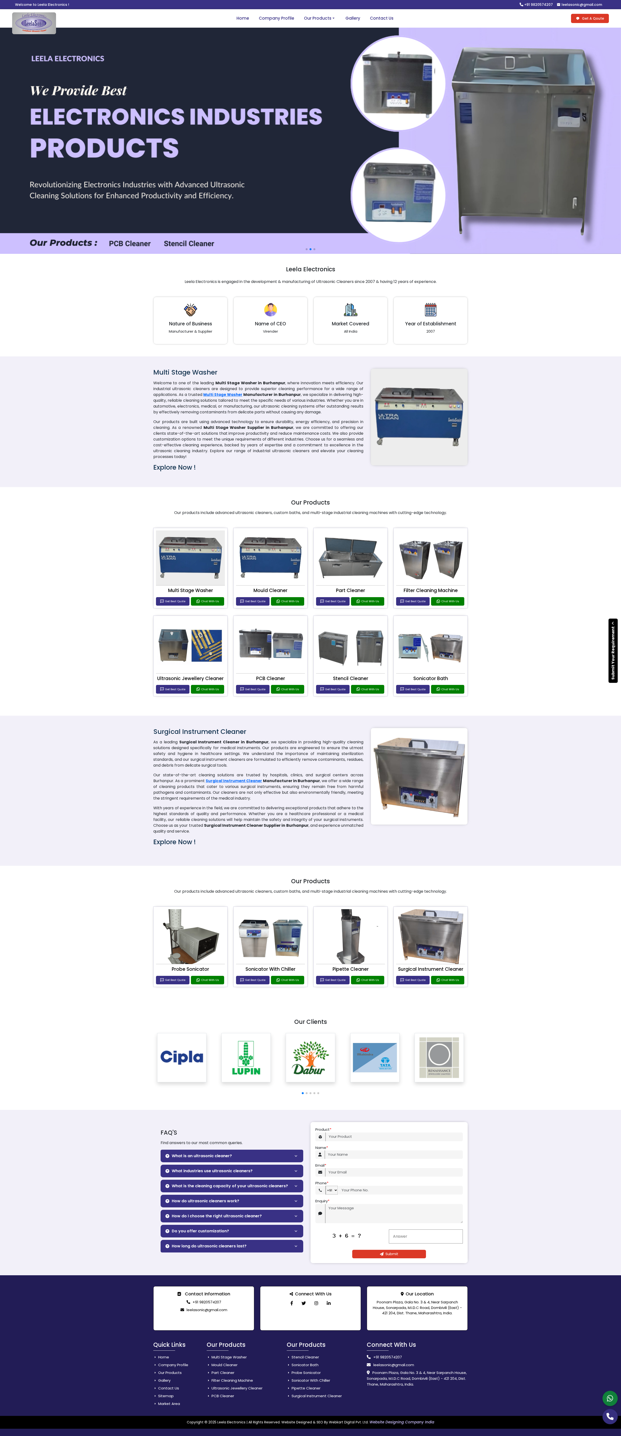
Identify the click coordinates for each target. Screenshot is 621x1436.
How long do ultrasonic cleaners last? (209, 1246)
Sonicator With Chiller (270, 969)
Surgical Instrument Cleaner (234, 780)
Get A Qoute (592, 18)
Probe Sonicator (190, 969)
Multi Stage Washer (222, 394)
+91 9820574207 (538, 4)
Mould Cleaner (270, 590)
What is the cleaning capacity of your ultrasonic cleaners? (230, 1186)
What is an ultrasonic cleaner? (202, 1156)
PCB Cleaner (270, 678)
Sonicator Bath (430, 678)
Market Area (168, 1403)
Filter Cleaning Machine (431, 590)
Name (321, 1147)
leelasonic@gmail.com (581, 4)
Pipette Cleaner (351, 969)
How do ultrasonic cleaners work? (205, 1201)
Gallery (352, 18)
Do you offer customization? (200, 1231)
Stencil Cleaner (350, 678)
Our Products (317, 18)
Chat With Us (210, 601)
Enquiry (322, 1200)
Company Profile (276, 18)
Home (243, 18)
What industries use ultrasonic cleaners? (212, 1171)
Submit (391, 1253)
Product (323, 1129)
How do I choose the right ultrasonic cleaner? (217, 1216)
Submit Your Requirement (613, 653)
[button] (303, 1093)
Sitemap (165, 1395)
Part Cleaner (350, 590)
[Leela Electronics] (291, 1303)
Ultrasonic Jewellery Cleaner (190, 678)
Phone (321, 1183)
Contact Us (381, 18)
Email (320, 1165)
